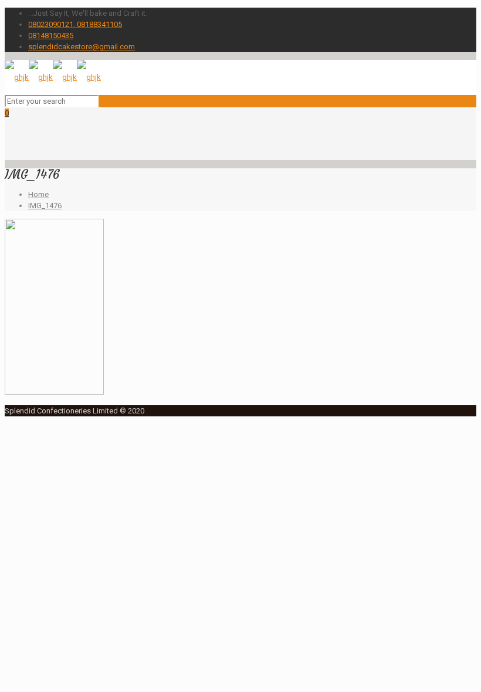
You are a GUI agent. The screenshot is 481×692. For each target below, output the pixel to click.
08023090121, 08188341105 (75, 24)
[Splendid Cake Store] (53, 77)
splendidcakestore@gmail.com (81, 46)
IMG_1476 (45, 205)
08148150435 (50, 35)
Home (38, 194)
